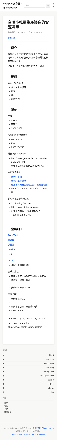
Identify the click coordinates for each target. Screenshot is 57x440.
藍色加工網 (16, 177)
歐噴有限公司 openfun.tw (43, 428)
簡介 (6, 403)
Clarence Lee (48, 363)
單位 (6, 409)
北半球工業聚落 (18, 180)
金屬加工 (7, 412)
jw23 (10, 260)
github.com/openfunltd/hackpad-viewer (28, 434)
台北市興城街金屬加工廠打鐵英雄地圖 (29, 184)
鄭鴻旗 (51, 355)
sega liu (51, 380)
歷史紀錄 (11, 38)
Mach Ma (50, 359)
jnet (52, 392)
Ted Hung (50, 367)
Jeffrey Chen (48, 372)
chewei (51, 388)
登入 (53, 5)
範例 (6, 406)
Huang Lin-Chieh (47, 376)
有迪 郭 (51, 384)
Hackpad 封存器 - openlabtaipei (12, 5)
